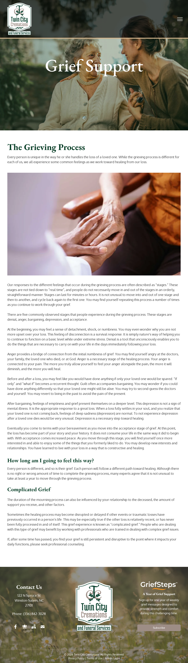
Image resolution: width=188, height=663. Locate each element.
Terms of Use (95, 658)
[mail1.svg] (42, 629)
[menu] (180, 19)
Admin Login (112, 658)
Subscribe (159, 627)
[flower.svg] (24, 629)
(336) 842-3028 (34, 614)
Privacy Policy (76, 658)
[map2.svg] (33, 629)
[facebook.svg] (15, 629)
